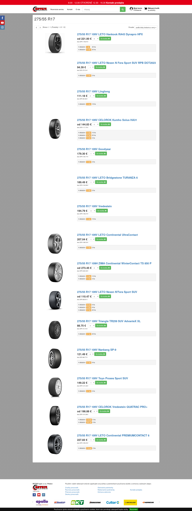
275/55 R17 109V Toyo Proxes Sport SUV (102, 378)
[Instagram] (2, 27)
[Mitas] (151, 503)
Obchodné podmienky (105, 487)
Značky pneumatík (71, 487)
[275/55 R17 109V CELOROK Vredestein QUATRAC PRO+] (55, 417)
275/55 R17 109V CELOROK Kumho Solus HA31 (107, 120)
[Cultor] (98, 503)
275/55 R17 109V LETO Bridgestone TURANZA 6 (107, 177)
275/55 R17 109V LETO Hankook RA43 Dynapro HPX (110, 34)
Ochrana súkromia (104, 492)
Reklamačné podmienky (106, 490)
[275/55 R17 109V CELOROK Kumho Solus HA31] (55, 130)
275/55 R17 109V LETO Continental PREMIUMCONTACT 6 (113, 435)
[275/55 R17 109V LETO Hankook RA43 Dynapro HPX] (55, 44)
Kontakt (69, 9)
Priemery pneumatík (72, 492)
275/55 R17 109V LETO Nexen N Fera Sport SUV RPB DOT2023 (116, 63)
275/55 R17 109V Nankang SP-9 (96, 349)
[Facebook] (2, 18)
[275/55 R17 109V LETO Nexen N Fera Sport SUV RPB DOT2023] (55, 73)
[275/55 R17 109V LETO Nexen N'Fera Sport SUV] (55, 302)
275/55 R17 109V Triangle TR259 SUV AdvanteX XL (109, 321)
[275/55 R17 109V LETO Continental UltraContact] (55, 245)
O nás (78, 9)
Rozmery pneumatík (72, 490)
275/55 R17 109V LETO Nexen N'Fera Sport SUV (107, 292)
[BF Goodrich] (45, 503)
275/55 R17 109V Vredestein (94, 206)
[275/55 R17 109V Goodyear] (55, 159)
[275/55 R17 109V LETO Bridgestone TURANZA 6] (55, 188)
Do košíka (104, 38)
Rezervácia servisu (57, 9)
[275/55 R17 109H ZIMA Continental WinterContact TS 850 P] (55, 273)
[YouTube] (2, 22)
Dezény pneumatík (71, 494)
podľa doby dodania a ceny (145, 27)
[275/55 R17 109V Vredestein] (55, 216)
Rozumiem (133, 509)
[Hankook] (133, 503)
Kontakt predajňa (115, 2)
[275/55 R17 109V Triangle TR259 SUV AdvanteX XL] (55, 331)
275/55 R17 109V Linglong (93, 91)
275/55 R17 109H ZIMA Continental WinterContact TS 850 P (114, 263)
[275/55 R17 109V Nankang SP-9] (55, 360)
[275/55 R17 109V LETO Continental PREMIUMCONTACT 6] (55, 445)
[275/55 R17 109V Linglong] (55, 101)
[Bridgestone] (80, 503)
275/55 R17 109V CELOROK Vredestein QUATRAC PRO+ (112, 407)
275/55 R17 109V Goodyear (94, 149)
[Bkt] (63, 503)
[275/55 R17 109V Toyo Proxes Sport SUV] (55, 388)
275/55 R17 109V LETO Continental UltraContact (107, 235)
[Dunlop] (116, 503)
